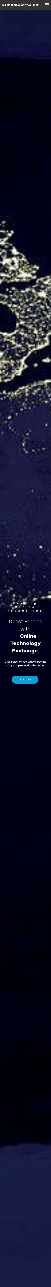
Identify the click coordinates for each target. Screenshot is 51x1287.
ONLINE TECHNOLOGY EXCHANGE (20, 5)
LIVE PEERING (25, 680)
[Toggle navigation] (47, 4)
